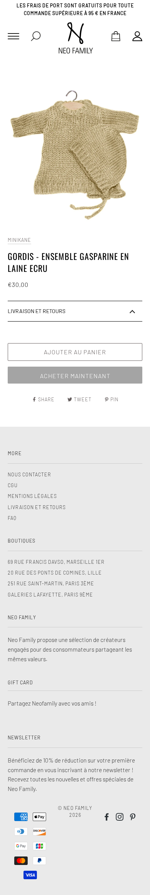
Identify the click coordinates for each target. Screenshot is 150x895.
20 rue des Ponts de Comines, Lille (55, 572)
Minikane (19, 240)
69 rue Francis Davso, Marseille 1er (56, 562)
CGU (13, 485)
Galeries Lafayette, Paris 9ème (50, 594)
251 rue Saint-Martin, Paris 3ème (51, 583)
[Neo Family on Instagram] (120, 818)
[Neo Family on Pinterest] (133, 818)
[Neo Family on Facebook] (107, 818)
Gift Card (20, 682)
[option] (75, 147)
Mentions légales (32, 496)
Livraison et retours (37, 507)
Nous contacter (29, 474)
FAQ (12, 518)
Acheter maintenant (75, 375)
